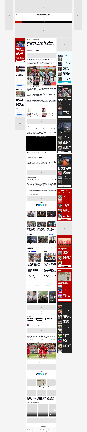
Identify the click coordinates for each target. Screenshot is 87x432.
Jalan (56, 18)
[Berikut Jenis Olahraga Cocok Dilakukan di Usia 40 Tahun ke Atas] (60, 317)
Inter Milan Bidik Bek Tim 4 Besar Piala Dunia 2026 (31, 414)
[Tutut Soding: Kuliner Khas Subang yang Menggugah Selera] (60, 307)
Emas (66, 20)
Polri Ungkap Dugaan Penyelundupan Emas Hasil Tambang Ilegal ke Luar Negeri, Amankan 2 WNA (34, 276)
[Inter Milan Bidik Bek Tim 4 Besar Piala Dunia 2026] (32, 410)
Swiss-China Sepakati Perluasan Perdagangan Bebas (20, 104)
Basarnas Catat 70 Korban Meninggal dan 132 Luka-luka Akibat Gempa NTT (50, 283)
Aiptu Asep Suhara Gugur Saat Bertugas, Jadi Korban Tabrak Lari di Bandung (67, 147)
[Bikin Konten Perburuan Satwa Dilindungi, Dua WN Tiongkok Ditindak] (50, 257)
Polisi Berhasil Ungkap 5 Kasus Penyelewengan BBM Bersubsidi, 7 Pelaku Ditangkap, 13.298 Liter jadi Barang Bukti (67, 321)
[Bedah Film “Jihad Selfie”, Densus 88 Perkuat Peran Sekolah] (60, 64)
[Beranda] (27, 39)
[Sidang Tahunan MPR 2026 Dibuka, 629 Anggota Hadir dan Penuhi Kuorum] (41, 224)
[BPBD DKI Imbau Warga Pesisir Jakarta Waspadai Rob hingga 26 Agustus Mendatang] (64, 161)
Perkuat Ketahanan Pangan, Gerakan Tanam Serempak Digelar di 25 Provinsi (20, 99)
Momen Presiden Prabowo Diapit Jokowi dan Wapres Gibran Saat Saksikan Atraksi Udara (51, 114)
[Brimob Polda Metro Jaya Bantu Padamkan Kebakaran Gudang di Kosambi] (54, 239)
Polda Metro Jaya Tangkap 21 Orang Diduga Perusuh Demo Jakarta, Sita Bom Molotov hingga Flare (34, 283)
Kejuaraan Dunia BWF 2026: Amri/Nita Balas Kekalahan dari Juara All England (20, 82)
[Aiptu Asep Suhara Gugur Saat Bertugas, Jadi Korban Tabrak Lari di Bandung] (60, 148)
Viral (44, 20)
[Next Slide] (56, 269)
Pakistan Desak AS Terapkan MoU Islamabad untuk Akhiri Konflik (67, 257)
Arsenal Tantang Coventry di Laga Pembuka (19, 53)
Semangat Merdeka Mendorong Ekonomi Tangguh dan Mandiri (64, 99)
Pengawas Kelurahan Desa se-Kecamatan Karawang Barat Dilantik (42, 300)
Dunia (29, 20)
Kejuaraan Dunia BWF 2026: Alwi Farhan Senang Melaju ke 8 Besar (19, 74)
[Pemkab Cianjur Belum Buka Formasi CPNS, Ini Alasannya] (60, 182)
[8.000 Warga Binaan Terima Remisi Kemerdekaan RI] (29, 115)
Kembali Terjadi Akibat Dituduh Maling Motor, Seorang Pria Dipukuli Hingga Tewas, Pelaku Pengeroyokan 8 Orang (66, 331)
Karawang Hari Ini (21, 18)
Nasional (24, 20)
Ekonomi (50, 20)
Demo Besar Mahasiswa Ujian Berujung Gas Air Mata (42, 244)
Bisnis (55, 20)
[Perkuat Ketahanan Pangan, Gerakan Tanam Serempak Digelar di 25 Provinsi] (20, 94)
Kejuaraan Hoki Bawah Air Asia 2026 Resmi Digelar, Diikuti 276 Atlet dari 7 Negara (31, 398)
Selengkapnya (19, 60)
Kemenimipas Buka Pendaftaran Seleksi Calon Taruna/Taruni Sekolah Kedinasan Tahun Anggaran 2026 (41, 219)
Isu (68, 20)
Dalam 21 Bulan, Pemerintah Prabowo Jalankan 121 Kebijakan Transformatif (51, 229)
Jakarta (20, 20)
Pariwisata (60, 18)
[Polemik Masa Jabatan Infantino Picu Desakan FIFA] (41, 382)
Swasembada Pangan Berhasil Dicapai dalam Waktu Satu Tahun (51, 219)
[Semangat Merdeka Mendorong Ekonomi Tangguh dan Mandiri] (64, 92)
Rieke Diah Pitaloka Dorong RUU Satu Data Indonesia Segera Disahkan (36, 110)
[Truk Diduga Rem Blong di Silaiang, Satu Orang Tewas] (60, 79)
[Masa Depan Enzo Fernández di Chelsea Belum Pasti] (20, 44)
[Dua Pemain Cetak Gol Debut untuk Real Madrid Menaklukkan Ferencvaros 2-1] (51, 382)
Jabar (17, 20)
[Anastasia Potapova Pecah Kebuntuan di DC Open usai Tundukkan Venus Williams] (43, 410)
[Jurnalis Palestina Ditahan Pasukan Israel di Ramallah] (60, 263)
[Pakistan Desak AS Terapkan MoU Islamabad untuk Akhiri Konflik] (60, 258)
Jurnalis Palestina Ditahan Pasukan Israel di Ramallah (66, 262)
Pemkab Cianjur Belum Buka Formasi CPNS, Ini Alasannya (67, 182)
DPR (35, 20)
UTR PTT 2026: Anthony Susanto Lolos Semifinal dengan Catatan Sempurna (50, 270)
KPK (38, 20)
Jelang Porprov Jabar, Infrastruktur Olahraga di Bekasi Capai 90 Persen (67, 177)
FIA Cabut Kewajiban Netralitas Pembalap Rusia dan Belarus (66, 290)
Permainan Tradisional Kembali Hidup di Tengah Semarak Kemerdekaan (67, 326)
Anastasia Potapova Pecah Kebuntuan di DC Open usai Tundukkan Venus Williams (42, 414)
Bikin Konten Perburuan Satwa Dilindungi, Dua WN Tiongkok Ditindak (64, 21)
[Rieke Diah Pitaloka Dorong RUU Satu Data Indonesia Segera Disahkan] (29, 110)
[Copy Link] (46, 205)
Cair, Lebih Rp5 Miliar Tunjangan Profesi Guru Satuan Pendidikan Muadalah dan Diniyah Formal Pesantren (67, 335)
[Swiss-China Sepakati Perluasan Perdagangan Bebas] (60, 201)
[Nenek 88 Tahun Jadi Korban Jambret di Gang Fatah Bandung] (60, 104)
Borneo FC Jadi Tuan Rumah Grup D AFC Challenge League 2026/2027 (20, 57)
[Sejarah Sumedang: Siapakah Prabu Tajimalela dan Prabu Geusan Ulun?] (60, 346)
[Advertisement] (43, 7)
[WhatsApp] (41, 205)
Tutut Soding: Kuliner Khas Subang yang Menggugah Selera (67, 307)
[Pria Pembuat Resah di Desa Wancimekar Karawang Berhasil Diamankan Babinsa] (34, 257)
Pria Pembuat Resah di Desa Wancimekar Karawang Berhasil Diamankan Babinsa (34, 264)
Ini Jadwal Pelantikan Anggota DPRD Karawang (52, 300)
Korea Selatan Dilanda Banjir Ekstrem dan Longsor (66, 252)
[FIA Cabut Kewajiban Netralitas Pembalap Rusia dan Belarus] (60, 291)
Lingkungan (66, 18)
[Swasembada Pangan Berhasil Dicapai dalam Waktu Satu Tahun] (51, 214)
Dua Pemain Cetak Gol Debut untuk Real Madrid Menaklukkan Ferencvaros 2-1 (51, 387)
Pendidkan (42, 18)
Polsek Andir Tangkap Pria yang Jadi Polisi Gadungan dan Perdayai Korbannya (67, 108)
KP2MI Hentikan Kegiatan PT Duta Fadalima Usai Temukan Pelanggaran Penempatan (50, 276)
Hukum (32, 20)
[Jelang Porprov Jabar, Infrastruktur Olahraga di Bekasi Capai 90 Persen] (60, 178)
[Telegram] (43, 205)
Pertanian (47, 18)
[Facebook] (39, 205)
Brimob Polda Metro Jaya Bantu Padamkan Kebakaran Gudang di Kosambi (54, 244)
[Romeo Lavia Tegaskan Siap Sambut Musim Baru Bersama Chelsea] (54, 410)
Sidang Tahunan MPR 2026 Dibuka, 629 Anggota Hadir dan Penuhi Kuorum (41, 229)
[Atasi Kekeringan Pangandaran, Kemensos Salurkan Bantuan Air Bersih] (32, 239)
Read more (41, 362)
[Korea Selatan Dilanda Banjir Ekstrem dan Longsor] (60, 253)
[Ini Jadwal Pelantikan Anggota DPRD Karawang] (54, 297)
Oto (47, 20)
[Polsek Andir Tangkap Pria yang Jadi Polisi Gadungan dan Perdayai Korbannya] (60, 108)
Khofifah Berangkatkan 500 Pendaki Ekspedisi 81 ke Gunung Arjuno (67, 172)
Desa (27, 18)
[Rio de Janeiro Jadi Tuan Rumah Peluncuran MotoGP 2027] (60, 287)
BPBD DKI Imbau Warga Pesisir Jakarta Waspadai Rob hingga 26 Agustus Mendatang (34, 21)
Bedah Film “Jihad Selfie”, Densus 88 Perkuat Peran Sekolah (33, 270)
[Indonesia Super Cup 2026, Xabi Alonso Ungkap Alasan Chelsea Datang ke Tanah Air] (41, 393)
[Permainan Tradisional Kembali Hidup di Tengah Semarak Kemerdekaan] (60, 327)
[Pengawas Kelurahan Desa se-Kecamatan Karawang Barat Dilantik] (43, 297)
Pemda (52, 18)
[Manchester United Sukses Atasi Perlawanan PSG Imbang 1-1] (51, 393)
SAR (41, 20)
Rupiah (62, 20)
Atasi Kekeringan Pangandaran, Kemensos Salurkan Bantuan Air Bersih (31, 244)
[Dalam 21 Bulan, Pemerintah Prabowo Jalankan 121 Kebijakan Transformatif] (51, 224)
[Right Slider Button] (71, 18)
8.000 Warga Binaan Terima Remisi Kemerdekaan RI (35, 114)
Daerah (31, 18)
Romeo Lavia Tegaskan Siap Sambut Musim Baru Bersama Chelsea (52, 414)
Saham (58, 20)
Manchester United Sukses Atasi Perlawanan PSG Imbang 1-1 (51, 398)
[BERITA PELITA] (43, 14)
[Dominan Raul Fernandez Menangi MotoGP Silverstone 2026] (31, 382)
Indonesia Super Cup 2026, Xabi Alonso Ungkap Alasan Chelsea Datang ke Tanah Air (41, 398)
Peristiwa (36, 18)
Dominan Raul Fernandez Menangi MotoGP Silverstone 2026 (31, 387)
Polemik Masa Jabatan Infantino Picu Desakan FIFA (41, 387)
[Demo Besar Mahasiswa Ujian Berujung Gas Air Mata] (43, 239)
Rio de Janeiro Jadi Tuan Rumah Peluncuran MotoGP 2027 (67, 286)
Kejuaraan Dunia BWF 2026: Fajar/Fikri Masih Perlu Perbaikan (20, 78)
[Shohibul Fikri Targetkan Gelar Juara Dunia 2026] (60, 296)
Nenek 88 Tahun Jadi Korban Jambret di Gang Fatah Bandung (66, 103)
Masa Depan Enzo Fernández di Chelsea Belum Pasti (20, 49)
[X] (37, 205)
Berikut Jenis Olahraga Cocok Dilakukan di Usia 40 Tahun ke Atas (67, 316)
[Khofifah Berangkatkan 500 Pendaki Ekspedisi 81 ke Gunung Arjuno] (60, 173)
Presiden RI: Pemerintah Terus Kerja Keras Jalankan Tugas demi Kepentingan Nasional (50, 110)
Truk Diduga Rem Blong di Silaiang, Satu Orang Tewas (67, 78)
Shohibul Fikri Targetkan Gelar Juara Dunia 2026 (66, 295)
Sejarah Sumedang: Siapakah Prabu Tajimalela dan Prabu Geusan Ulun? (67, 345)
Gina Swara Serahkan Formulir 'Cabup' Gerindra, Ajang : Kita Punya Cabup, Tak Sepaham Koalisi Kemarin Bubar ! (32, 300)
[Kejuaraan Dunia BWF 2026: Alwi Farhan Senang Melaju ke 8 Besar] (20, 69)
